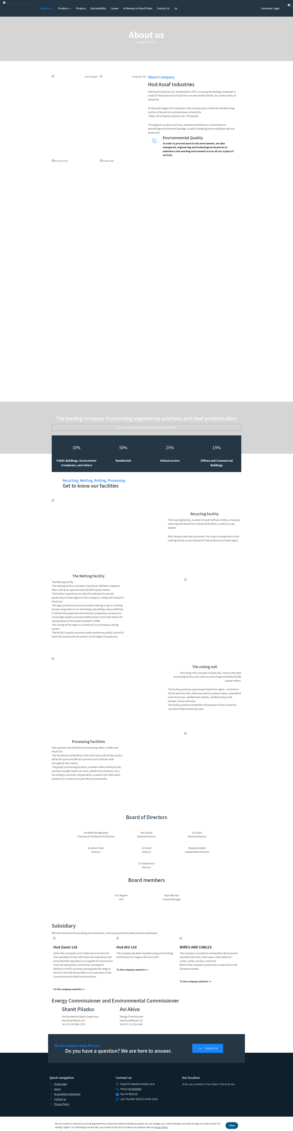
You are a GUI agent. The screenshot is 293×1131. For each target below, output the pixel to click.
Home (140, 42)
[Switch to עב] (290, 6)
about (57, 1089)
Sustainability (98, 8)
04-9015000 (134, 1089)
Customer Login (270, 8)
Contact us (60, 1099)
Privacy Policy (161, 1127)
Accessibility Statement (67, 1094)
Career (115, 8)
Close (232, 1125)
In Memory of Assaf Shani (137, 8)
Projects (81, 8)
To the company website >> (69, 989)
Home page (60, 1084)
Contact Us (163, 8)
